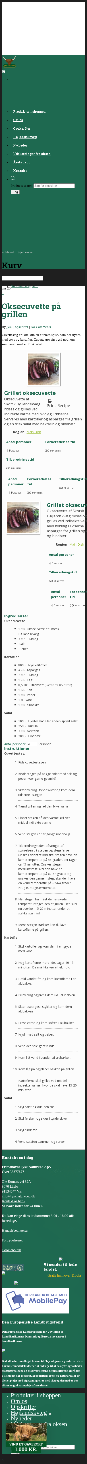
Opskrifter (23, 1406)
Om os (19, 1401)
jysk (9, 327)
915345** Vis (12, 1191)
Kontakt (20, 171)
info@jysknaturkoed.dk (18, 1196)
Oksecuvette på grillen (31, 310)
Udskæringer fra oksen (32, 154)
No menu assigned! (24, 286)
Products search (22, 185)
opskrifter (21, 327)
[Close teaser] (50, 1414)
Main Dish (34, 432)
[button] (26, 1438)
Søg (15, 192)
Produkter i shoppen (29, 111)
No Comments (41, 327)
